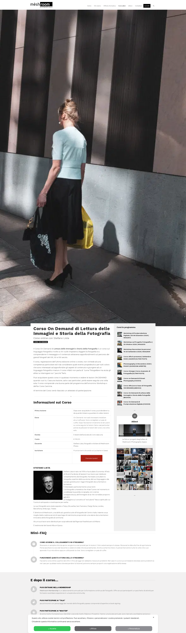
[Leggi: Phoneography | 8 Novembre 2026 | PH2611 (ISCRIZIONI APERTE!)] (120, 365)
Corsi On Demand (40, 342)
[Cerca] (153, 6)
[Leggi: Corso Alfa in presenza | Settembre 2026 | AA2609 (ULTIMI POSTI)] (120, 358)
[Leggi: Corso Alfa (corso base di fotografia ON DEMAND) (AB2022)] (120, 387)
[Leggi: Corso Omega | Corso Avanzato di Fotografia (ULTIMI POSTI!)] (120, 372)
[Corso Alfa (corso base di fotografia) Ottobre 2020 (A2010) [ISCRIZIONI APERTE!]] (1, 316)
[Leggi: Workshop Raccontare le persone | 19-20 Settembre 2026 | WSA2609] (120, 350)
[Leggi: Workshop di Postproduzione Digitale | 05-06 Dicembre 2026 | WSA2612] (120, 334)
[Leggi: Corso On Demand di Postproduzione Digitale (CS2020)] (120, 403)
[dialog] (93, 623)
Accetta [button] (53, 629)
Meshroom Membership (49, 591)
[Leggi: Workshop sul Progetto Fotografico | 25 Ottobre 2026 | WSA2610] (120, 343)
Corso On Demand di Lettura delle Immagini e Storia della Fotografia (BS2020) (137, 395)
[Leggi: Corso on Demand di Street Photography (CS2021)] (120, 379)
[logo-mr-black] (43, 5)
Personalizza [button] (134, 629)
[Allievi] (134, 416)
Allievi (134, 421)
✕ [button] (153, 617)
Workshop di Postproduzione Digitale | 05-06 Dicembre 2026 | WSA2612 (136, 335)
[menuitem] (89, 6)
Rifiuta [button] (93, 629)
